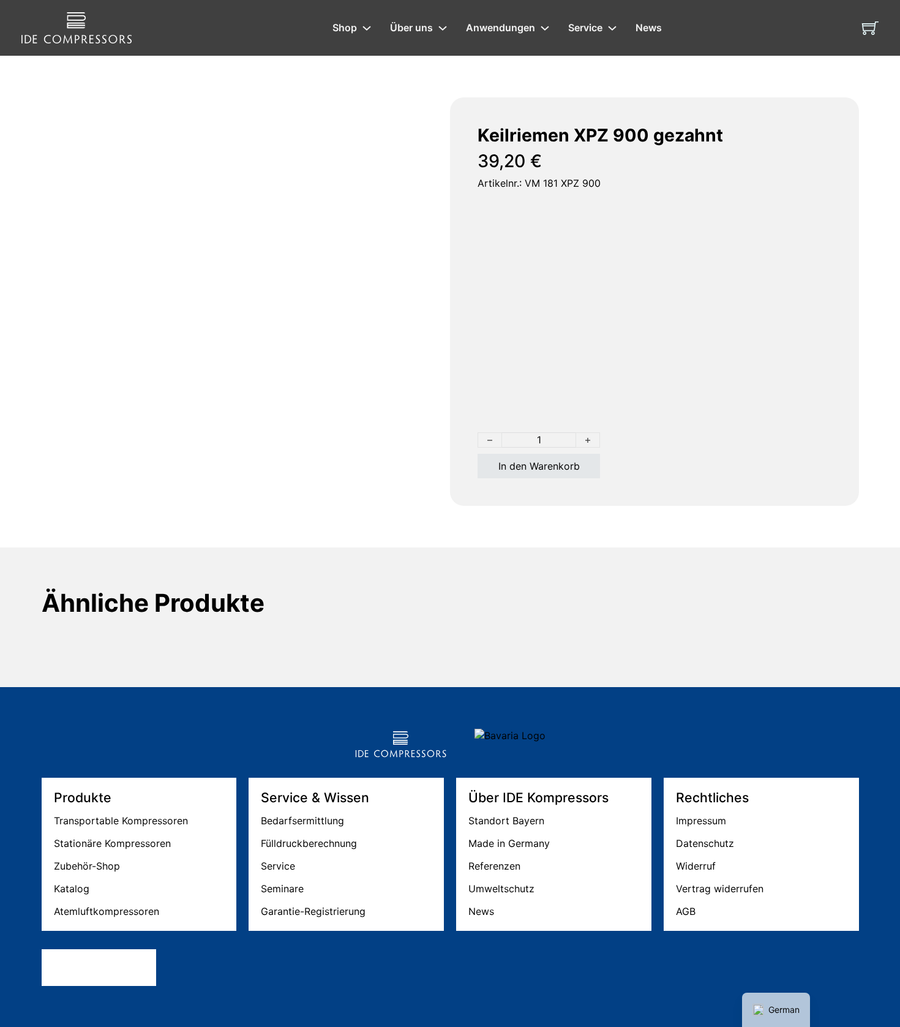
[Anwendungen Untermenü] (545, 28)
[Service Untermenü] (612, 28)
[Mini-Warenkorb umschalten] (870, 28)
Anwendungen (500, 27)
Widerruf (696, 866)
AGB (686, 911)
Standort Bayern (506, 820)
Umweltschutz (501, 888)
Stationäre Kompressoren (112, 843)
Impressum (701, 820)
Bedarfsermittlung (302, 820)
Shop (344, 27)
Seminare (282, 888)
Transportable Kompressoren (121, 820)
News (649, 27)
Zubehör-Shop (87, 866)
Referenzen (494, 866)
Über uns (411, 27)
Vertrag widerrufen (719, 888)
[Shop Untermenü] (367, 28)
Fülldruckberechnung (309, 843)
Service (585, 27)
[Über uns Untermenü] (443, 28)
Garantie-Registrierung (313, 911)
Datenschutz (705, 843)
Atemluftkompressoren (106, 911)
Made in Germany (509, 843)
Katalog (71, 888)
